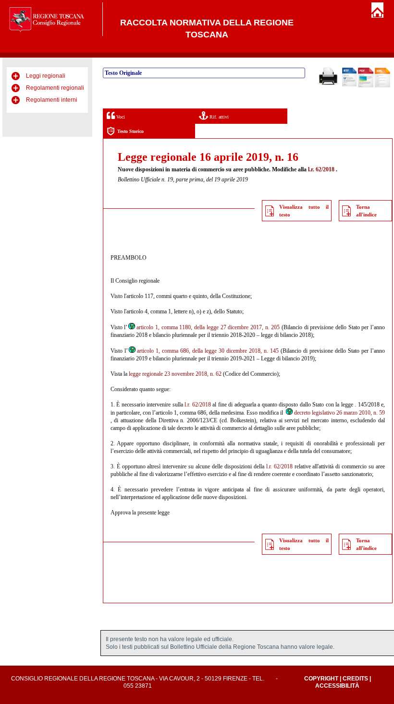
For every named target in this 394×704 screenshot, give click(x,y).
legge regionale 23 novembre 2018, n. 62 (175, 373)
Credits (355, 678)
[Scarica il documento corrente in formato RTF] (349, 84)
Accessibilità (337, 685)
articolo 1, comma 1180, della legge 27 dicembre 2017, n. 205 (208, 327)
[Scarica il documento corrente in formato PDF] (365, 85)
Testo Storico (130, 131)
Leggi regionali (45, 75)
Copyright (321, 678)
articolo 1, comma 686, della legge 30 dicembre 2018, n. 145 (208, 350)
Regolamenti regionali (55, 87)
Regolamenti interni (51, 99)
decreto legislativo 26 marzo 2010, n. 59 (339, 412)
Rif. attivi (218, 116)
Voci (120, 116)
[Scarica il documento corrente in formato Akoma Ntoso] (382, 85)
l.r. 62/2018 (321, 169)
